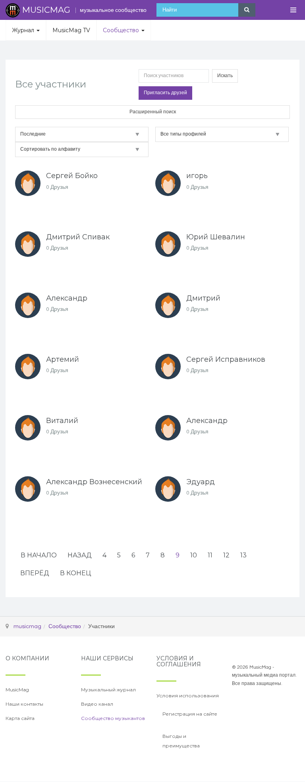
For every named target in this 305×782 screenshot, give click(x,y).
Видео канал (97, 704)
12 (226, 555)
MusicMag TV (71, 30)
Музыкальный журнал (108, 690)
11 (210, 555)
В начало (39, 555)
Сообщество (122, 30)
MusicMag (17, 690)
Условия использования (187, 696)
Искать (225, 75)
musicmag (27, 626)
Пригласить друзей (165, 92)
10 (193, 555)
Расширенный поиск (152, 111)
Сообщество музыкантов (113, 718)
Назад (80, 555)
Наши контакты (24, 704)
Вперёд (34, 573)
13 (243, 555)
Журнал (24, 30)
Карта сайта (20, 718)
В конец (75, 573)
